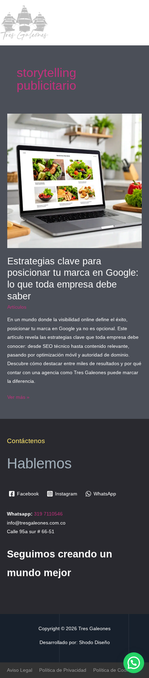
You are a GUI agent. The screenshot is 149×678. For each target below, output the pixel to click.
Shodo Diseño (94, 642)
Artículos (16, 307)
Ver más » (18, 396)
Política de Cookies (114, 670)
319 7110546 (48, 514)
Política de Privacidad (62, 670)
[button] (133, 662)
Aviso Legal (19, 670)
